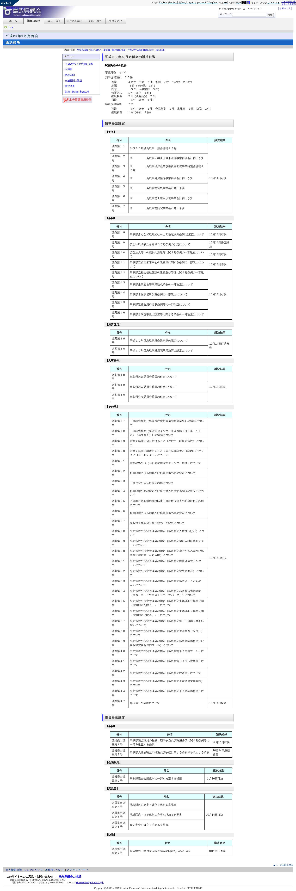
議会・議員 (54, 21)
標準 (238, 2)
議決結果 (160, 49)
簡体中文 (172, 2)
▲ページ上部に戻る (283, 865)
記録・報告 (95, 21)
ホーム (13, 21)
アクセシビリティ (77, 869)
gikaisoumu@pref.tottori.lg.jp (90, 882)
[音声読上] (225, 2)
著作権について (54, 869)
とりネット (285, 8)
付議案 (68, 69)
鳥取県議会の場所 (70, 876)
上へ (10, 27)
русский (201, 2)
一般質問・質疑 (73, 80)
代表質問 (70, 74)
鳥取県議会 (82, 49)
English (163, 2)
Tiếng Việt (212, 2)
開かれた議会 (75, 21)
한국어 (192, 2)
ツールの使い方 (288, 1)
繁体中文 (183, 2)
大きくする (274, 2)
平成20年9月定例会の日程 (141, 49)
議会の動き (33, 20)
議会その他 (115, 21)
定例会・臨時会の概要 (114, 49)
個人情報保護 (13, 869)
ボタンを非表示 (288, 4)
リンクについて (33, 869)
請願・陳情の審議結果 (77, 91)
